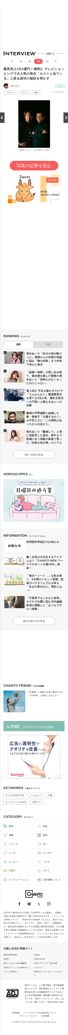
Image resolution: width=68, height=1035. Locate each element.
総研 (11, 826)
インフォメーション (19, 879)
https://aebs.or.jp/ (55, 1002)
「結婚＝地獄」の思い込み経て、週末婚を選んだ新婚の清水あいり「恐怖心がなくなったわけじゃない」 (44, 378)
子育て (12, 870)
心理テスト (37, 802)
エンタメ (59, 86)
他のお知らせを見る (34, 621)
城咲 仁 (37, 92)
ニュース (13, 844)
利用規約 (16, 1013)
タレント (24, 92)
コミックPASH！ (10, 972)
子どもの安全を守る (14, 795)
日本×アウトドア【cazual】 (46, 963)
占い (45, 844)
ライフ (46, 870)
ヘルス (46, 861)
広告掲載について (52, 879)
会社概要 (45, 1016)
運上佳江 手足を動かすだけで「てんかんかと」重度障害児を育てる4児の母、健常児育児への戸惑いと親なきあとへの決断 (45, 398)
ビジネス (47, 853)
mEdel (6, 959)
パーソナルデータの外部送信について (39, 1013)
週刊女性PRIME (10, 955)
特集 (45, 826)
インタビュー (10, 92)
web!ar (37, 955)
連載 (11, 835)
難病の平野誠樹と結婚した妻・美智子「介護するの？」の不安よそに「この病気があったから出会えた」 (44, 418)
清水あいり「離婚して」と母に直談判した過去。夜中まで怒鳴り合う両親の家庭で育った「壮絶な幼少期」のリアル (44, 437)
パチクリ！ (39, 967)
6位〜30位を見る (34, 454)
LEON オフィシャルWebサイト (16, 967)
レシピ (12, 853)
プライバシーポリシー (28, 1016)
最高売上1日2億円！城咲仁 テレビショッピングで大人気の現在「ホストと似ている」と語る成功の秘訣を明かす (33, 73)
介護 (50, 795)
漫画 (45, 835)
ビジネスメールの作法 (15, 802)
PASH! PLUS (39, 959)
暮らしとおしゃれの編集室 (15, 963)
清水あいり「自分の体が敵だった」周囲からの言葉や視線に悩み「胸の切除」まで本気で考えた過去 (44, 359)
